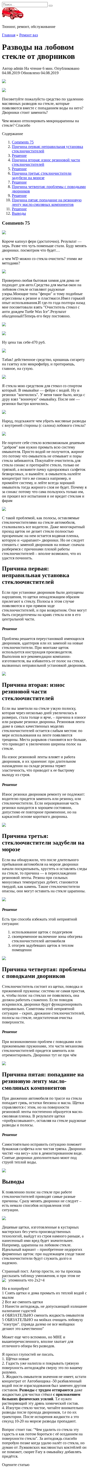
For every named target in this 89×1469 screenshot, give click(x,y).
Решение (19, 155)
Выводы (19, 213)
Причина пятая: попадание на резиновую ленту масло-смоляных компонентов (47, 202)
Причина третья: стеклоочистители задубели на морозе (41, 175)
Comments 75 (23, 142)
